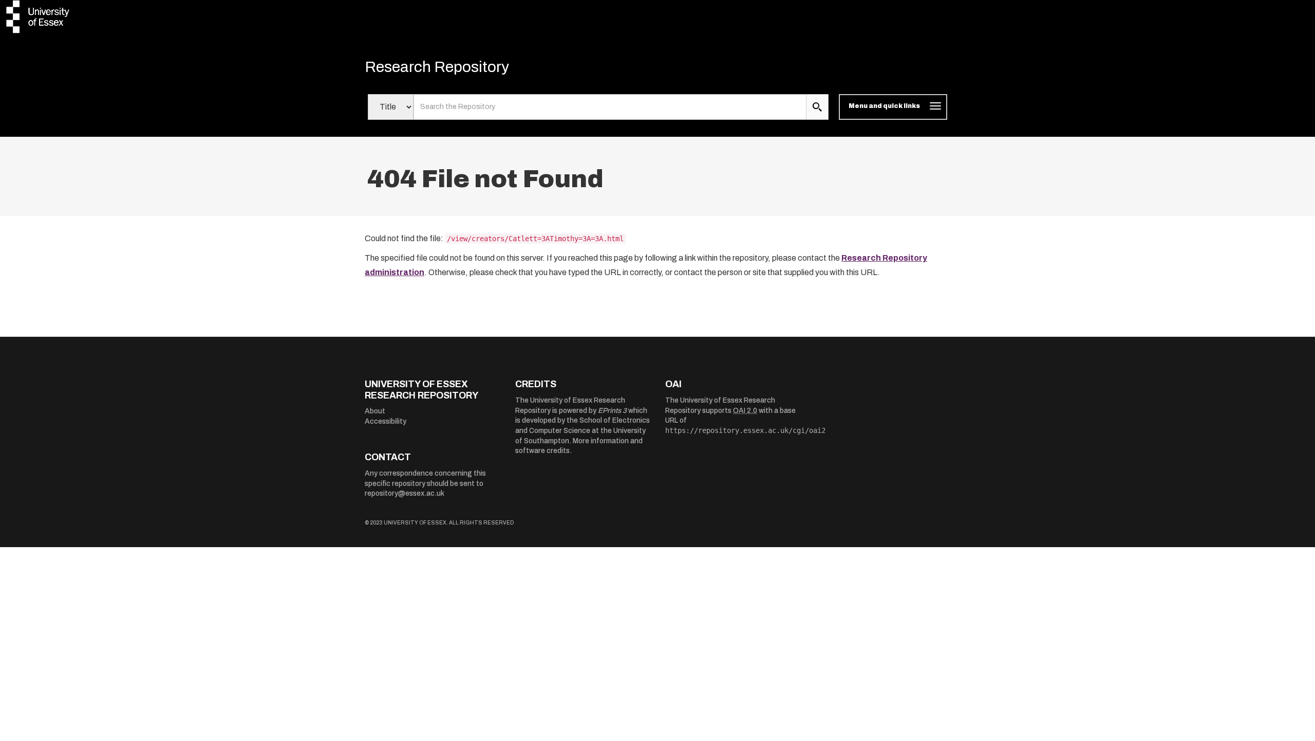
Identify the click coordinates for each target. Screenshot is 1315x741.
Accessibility (385, 421)
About (375, 411)
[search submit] (817, 107)
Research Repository (437, 67)
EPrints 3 (612, 410)
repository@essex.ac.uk (404, 493)
